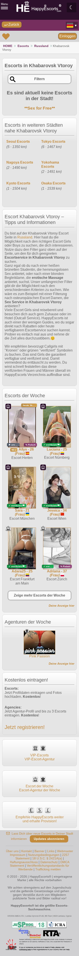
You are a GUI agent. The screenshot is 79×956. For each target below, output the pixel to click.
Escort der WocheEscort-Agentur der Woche (39, 788)
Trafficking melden (48, 869)
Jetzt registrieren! (25, 727)
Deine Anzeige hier (61, 605)
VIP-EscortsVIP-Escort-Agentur (40, 757)
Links (50, 851)
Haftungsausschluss (24, 862)
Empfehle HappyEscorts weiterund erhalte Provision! (40, 819)
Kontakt (26, 851)
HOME (7, 46)
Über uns (12, 851)
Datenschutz (49, 862)
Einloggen (67, 36)
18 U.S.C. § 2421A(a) (47, 858)
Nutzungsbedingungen (43, 855)
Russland (41, 46)
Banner (39, 851)
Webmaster (65, 851)
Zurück (13, 24)
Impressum (17, 855)
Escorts (23, 46)
